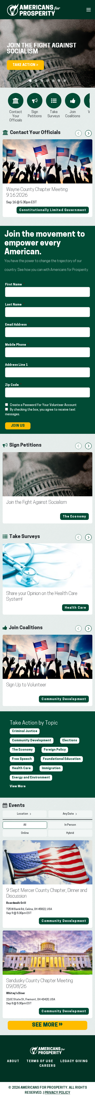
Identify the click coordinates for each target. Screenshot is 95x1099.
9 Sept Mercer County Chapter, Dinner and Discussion (46, 893)
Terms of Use (40, 1061)
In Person (70, 825)
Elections (69, 740)
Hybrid (70, 833)
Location (22, 814)
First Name (14, 284)
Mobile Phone (16, 345)
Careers (47, 1066)
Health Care (21, 768)
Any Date (68, 814)
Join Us (18, 426)
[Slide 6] (64, 80)
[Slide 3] (47, 80)
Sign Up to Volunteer (26, 685)
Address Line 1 (16, 365)
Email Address (16, 325)
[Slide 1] (36, 80)
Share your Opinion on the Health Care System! (41, 596)
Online (25, 833)
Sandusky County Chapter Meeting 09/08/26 (39, 984)
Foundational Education (62, 759)
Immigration (51, 768)
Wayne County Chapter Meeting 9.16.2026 (37, 192)
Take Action (24, 65)
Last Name (13, 304)
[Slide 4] (53, 80)
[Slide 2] (41, 80)
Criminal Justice (24, 731)
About (13, 1061)
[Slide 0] (30, 80)
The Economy (22, 750)
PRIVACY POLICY (57, 1093)
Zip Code (12, 385)
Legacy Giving (74, 1061)
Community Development (31, 740)
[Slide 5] (59, 80)
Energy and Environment (31, 777)
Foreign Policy (55, 750)
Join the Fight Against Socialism (36, 502)
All (24, 825)
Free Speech (22, 759)
